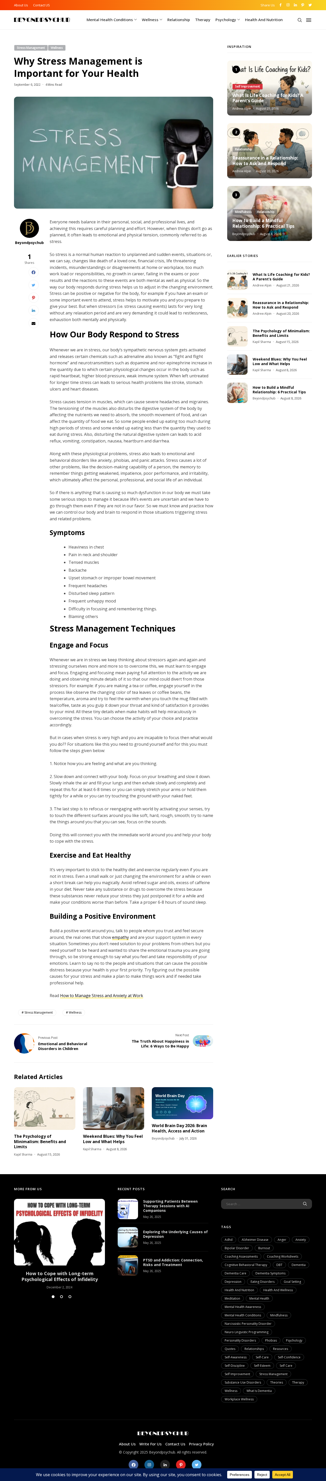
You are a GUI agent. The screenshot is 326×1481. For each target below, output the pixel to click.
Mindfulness (279, 1315)
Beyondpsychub (29, 242)
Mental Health (259, 1298)
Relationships (254, 1349)
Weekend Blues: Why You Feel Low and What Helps (113, 1139)
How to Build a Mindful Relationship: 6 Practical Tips (263, 223)
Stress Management (38, 1012)
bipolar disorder (237, 1248)
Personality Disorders (240, 1340)
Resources (280, 1349)
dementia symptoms (270, 1273)
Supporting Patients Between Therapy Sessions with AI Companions (170, 1206)
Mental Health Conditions (110, 19)
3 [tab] (70, 1296)
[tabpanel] (59, 1244)
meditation (232, 1298)
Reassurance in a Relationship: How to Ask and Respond (265, 160)
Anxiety (300, 1240)
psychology (294, 1340)
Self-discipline (235, 1365)
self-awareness (236, 1357)
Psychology (225, 19)
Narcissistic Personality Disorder (248, 1323)
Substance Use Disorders (243, 1382)
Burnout (264, 1248)
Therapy (202, 19)
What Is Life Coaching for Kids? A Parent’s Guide (267, 98)
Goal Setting (292, 1281)
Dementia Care (235, 1273)
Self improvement (237, 1374)
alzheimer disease (255, 1240)
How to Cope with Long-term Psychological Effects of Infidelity (59, 1276)
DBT (279, 1265)
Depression (233, 1281)
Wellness (150, 19)
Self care (286, 1365)
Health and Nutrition (264, 19)
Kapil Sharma (23, 1154)
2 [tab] (61, 1296)
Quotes (230, 1349)
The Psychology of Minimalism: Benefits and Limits (40, 1141)
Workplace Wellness (239, 1399)
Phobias (271, 1340)
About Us (21, 5)
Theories (276, 1382)
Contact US (41, 5)
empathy (120, 937)
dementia (299, 1265)
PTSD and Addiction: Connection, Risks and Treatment (173, 1262)
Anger (282, 1240)
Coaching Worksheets (282, 1256)
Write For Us (150, 1443)
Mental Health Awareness (243, 1307)
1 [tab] (53, 1296)
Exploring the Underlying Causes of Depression (175, 1234)
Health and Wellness (278, 1290)
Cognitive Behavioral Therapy (246, 1265)
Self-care (262, 1357)
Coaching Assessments (241, 1256)
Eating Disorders (263, 1281)
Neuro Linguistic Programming (246, 1332)
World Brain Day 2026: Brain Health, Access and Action (179, 1128)
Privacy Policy (201, 1443)
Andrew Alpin (241, 108)
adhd (229, 1240)
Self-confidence (289, 1357)
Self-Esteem (262, 1365)
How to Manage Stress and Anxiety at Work (101, 995)
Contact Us (175, 1443)
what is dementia (259, 1391)
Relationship (178, 19)
